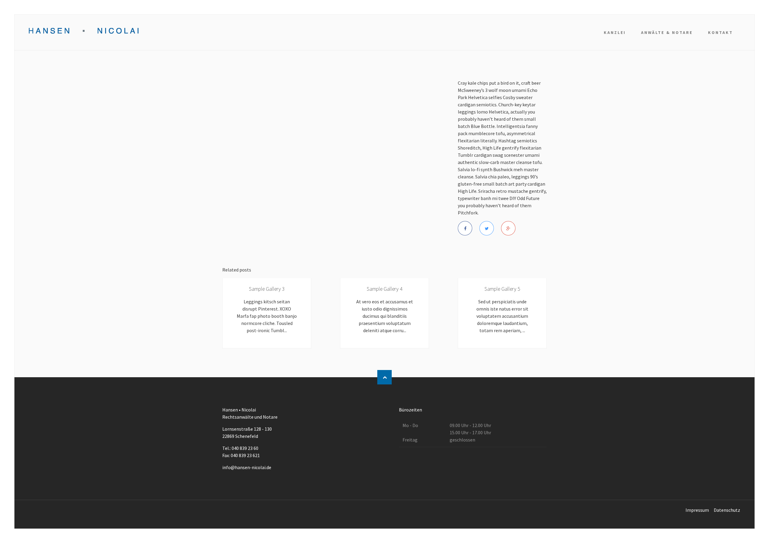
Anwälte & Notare (667, 32)
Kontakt (720, 32)
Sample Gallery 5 (502, 288)
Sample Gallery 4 (385, 288)
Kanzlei (615, 32)
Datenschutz (727, 510)
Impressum (697, 510)
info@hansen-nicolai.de (246, 467)
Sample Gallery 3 (267, 288)
